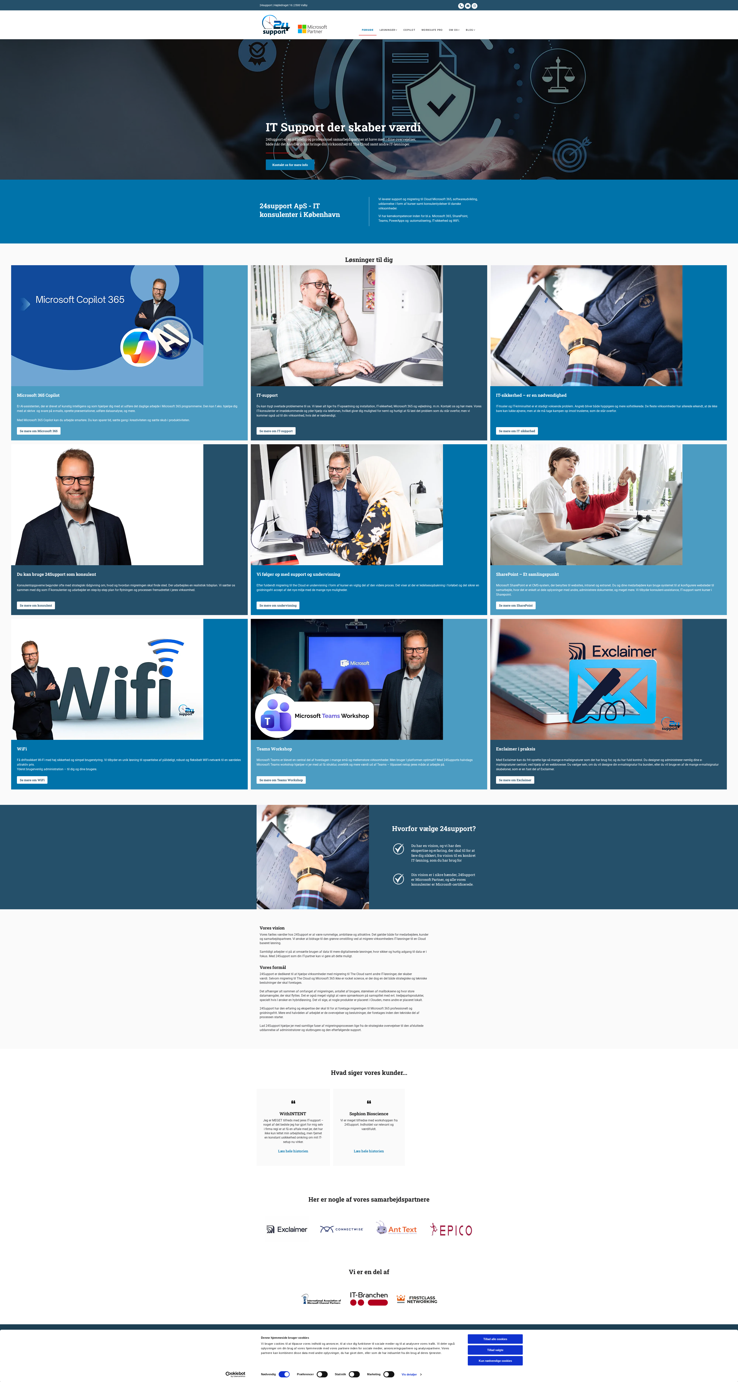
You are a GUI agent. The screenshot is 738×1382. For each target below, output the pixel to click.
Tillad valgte (495, 1350)
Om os (453, 29)
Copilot (409, 29)
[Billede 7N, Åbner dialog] (287, 1229)
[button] (290, 164)
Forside (367, 29)
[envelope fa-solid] (468, 6)
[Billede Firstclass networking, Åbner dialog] (416, 1299)
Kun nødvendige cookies (495, 1360)
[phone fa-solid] (461, 6)
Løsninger (387, 29)
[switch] (322, 1374)
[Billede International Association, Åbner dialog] (321, 1299)
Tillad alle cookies (495, 1339)
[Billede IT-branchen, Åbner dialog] (369, 1299)
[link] (388, 30)
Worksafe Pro (432, 29)
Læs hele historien (293, 1151)
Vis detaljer (409, 1374)
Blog (469, 29)
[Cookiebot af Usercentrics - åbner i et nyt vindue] (235, 1374)
